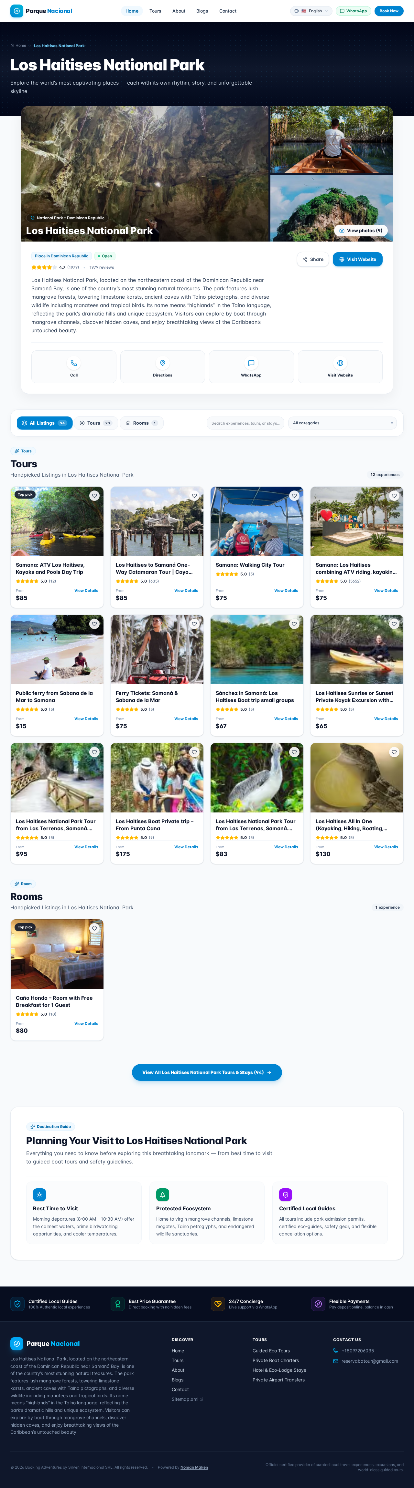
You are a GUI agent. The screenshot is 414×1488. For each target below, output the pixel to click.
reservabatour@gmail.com (370, 1361)
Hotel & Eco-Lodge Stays (279, 1370)
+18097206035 (358, 1350)
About (178, 11)
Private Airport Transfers (279, 1379)
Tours (155, 11)
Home (131, 11)
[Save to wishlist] (94, 496)
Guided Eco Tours (271, 1350)
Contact (227, 11)
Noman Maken (194, 1467)
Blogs (202, 11)
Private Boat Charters (276, 1360)
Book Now (389, 10)
